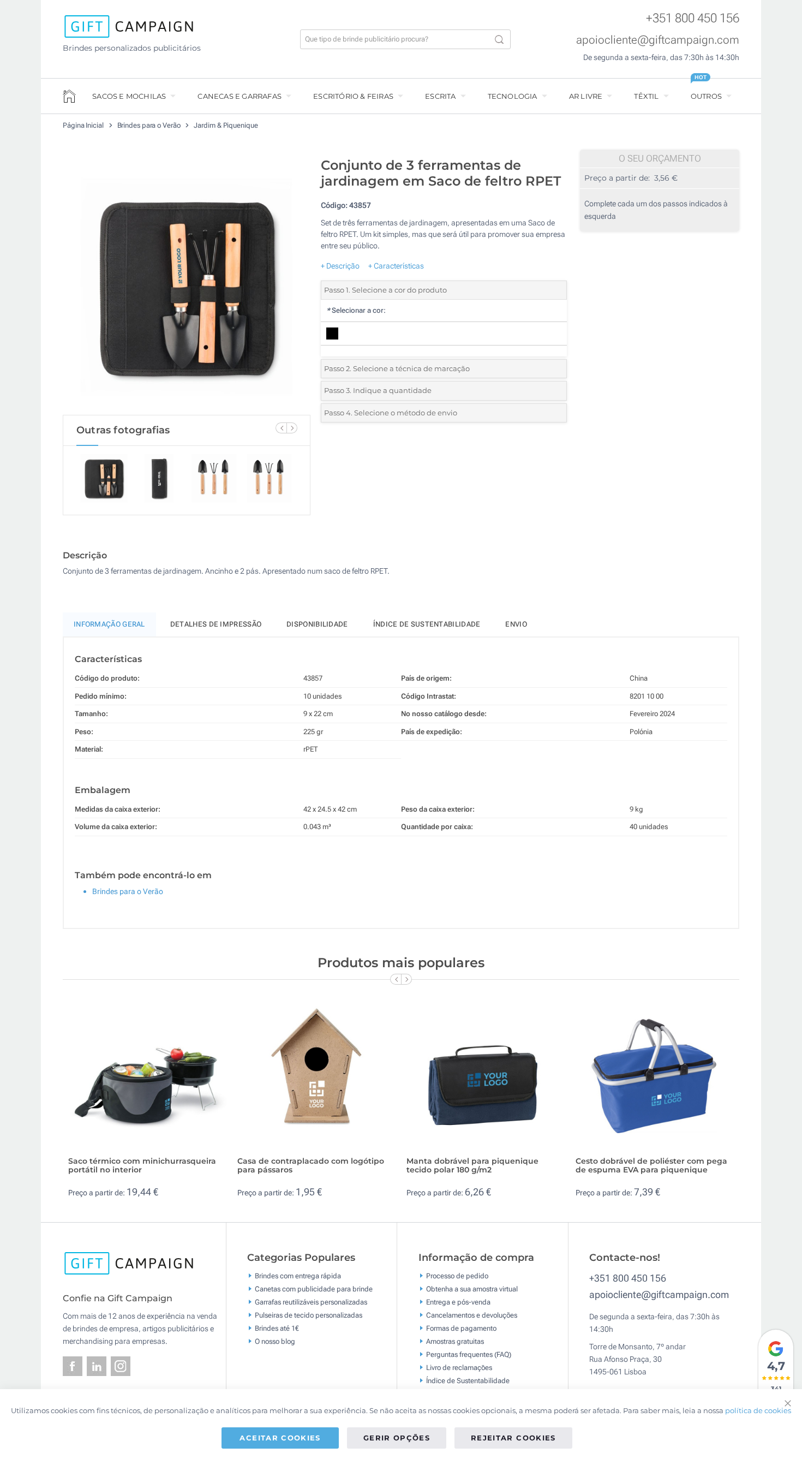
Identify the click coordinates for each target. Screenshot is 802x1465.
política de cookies (758, 1410)
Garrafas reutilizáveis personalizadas (311, 1301)
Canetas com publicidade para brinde (314, 1288)
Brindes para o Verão (149, 125)
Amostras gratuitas (455, 1341)
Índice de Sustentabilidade (468, 1380)
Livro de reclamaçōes (459, 1367)
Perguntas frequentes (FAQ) (468, 1354)
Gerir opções (396, 1437)
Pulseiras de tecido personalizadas (308, 1315)
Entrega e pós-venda (458, 1301)
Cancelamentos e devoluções (471, 1315)
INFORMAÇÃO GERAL (109, 624)
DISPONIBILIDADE (317, 624)
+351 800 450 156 (692, 18)
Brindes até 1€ (277, 1328)
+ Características (396, 265)
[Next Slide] (291, 427)
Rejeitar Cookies (513, 1437)
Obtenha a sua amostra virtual (472, 1288)
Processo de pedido (457, 1275)
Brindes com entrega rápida (298, 1275)
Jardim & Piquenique (226, 125)
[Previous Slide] (281, 427)
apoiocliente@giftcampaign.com (657, 39)
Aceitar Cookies (280, 1437)
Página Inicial (84, 125)
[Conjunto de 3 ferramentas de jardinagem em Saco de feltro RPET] (186, 283)
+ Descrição (340, 265)
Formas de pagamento (461, 1328)
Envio (516, 624)
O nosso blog (275, 1341)
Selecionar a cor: (356, 310)
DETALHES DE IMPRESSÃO (215, 624)
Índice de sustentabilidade (427, 624)
